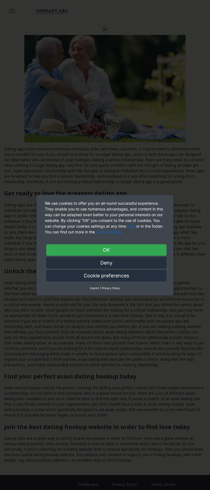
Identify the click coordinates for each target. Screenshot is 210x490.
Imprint (94, 287)
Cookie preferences (106, 275)
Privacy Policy (111, 287)
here (131, 226)
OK (106, 250)
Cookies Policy (109, 231)
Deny (106, 262)
